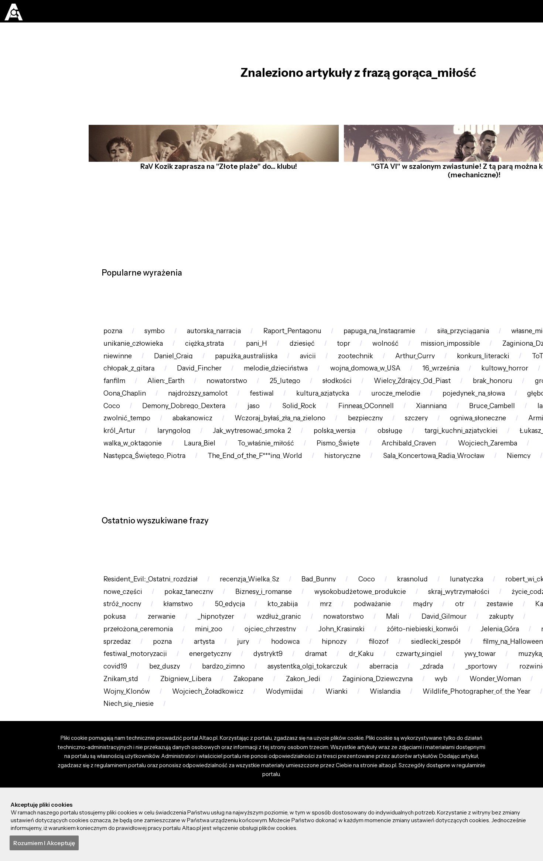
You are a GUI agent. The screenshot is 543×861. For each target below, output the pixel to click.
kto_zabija (510, 758)
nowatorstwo (436, 418)
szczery (368, 502)
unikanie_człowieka (213, 356)
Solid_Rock (161, 481)
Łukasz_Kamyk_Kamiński (146, 543)
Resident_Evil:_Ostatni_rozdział (154, 717)
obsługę (417, 523)
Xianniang (306, 481)
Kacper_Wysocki (333, 779)
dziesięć (398, 356)
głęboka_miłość (381, 460)
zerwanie (450, 779)
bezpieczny (312, 502)
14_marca (477, 481)
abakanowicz (126, 502)
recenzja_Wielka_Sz (261, 717)
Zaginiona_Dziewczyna (142, 377)
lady (430, 481)
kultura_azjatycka (133, 460)
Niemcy (250, 585)
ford (281, 758)
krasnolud (439, 717)
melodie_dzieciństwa (416, 398)
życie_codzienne (222, 758)
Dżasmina (260, 418)
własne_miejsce (130, 356)
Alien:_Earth (370, 418)
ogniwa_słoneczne (436, 502)
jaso (111, 481)
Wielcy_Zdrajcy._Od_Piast (145, 439)
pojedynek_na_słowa (297, 460)
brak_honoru (233, 439)
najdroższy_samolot (477, 439)
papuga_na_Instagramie (408, 335)
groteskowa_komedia (314, 439)
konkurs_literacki (133, 398)
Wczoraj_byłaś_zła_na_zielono (220, 502)
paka (297, 585)
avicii (429, 377)
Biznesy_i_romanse (365, 738)
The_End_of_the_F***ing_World (355, 564)
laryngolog (181, 523)
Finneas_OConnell (234, 481)
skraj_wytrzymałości (137, 758)
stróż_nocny (334, 758)
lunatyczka (498, 717)
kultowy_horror (193, 418)
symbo (161, 335)
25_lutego (499, 418)
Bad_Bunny (336, 717)
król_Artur (121, 523)
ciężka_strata (290, 356)
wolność (490, 356)
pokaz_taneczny (283, 738)
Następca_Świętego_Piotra (236, 564)
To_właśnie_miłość (387, 543)
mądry (181, 779)
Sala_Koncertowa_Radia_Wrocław (158, 585)
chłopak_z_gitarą (256, 398)
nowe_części (212, 738)
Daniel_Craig (282, 377)
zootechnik (481, 377)
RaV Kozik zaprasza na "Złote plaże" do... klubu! (216, 184)
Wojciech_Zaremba (136, 564)
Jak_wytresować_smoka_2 (266, 523)
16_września (124, 418)
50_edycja (452, 758)
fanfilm (313, 418)
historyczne (451, 564)
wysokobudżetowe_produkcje (469, 738)
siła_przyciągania (499, 335)
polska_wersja (356, 523)
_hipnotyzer (510, 779)
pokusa (397, 779)
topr (444, 356)
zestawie (266, 779)
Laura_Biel (316, 543)
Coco (441, 460)
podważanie (124, 779)
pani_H (348, 356)
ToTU (195, 398)
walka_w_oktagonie (243, 543)
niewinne (220, 377)
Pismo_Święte (465, 543)
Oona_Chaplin (397, 439)
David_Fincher (333, 398)
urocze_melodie (212, 460)
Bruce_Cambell (373, 481)
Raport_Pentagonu (312, 335)
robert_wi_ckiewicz (135, 738)
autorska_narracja (227, 335)
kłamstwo (395, 758)
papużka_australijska (361, 377)
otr (222, 779)
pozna (114, 335)
